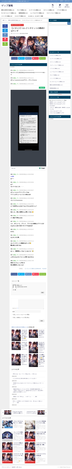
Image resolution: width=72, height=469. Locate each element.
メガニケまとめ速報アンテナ (57, 112)
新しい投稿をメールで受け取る (21, 317)
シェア (5, 26)
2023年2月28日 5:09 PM (22, 286)
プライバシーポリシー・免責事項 (8, 467)
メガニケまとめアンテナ (56, 111)
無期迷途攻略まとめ (54, 88)
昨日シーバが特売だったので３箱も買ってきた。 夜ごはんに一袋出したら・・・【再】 (27, 402)
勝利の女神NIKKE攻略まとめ (17, 24)
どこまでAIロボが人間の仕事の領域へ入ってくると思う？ (25, 378)
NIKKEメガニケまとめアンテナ (57, 103)
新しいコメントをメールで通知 (21, 314)
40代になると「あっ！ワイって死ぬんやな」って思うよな (25, 373)
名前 (13, 311)
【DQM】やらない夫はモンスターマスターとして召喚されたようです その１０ (28, 384)
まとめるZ (52, 105)
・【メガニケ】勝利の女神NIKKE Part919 (34, 268)
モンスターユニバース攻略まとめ (57, 81)
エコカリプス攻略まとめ (20, 16)
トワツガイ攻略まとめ (55, 68)
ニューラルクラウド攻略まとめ (57, 71)
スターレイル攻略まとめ (55, 61)
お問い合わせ (19, 467)
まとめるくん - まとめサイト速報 (35, 16)
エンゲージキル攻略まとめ (56, 58)
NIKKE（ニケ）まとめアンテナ (57, 102)
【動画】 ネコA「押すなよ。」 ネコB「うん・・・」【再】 (25, 396)
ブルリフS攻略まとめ (54, 75)
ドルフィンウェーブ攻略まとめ (57, 65)
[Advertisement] (60, 38)
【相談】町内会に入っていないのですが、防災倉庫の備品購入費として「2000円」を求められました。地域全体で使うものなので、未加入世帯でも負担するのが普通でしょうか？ (28, 390)
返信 (42, 292)
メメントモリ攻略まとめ (6, 16)
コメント (15, 308)
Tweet (5, 31)
